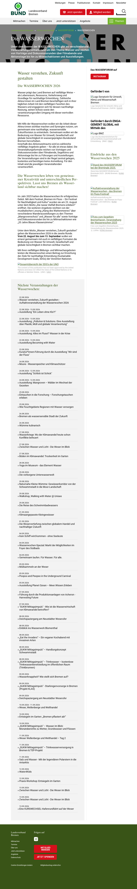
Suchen (124, 11)
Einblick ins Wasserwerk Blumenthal (38, 628)
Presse (71, 3)
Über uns (47, 21)
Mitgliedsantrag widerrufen (50, 865)
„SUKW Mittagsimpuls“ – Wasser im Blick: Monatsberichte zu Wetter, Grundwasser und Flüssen (47, 727)
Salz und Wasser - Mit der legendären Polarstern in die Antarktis (47, 761)
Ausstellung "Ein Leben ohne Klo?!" (37, 312)
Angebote (85, 21)
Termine (33, 21)
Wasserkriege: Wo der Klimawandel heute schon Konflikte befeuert (44, 436)
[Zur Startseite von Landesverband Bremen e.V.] (18, 8)
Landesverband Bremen (22, 30)
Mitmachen (19, 21)
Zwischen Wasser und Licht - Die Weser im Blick (44, 446)
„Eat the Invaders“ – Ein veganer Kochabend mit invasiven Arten (44, 639)
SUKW (119, 108)
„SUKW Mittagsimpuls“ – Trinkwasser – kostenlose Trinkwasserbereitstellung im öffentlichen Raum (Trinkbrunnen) (46, 664)
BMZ (110, 141)
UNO (49, 272)
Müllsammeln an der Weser (33, 566)
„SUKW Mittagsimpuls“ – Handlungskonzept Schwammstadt (42, 651)
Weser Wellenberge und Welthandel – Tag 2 (42, 738)
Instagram (99, 76)
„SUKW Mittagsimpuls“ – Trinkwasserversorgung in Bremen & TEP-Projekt (46, 749)
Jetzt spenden (74, 12)
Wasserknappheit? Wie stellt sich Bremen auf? (43, 676)
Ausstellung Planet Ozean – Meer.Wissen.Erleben (45, 585)
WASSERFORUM (66, 30)
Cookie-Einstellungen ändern (22, 865)
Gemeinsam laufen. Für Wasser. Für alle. (40, 557)
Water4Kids (25, 771)
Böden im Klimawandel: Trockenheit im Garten (43, 456)
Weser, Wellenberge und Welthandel (38, 707)
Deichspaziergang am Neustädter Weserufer (43, 618)
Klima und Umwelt (45, 30)
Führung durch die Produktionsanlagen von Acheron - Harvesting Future (47, 596)
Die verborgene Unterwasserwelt (36, 474)
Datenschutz (16, 857)
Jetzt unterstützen (66, 21)
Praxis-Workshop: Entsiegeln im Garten (39, 781)
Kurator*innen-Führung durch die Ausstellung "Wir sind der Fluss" (48, 353)
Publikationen (83, 3)
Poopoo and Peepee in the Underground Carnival (45, 576)
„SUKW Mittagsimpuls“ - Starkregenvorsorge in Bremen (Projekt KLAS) (48, 687)
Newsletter (121, 3)
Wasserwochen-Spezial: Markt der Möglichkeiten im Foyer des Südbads (46, 547)
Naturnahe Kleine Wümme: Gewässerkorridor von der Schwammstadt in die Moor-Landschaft (47, 485)
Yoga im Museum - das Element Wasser (40, 465)
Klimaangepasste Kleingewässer (36, 514)
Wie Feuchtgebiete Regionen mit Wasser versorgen (46, 406)
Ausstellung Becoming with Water (37, 342)
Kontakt (96, 3)
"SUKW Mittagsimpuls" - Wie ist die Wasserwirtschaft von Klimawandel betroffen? (47, 608)
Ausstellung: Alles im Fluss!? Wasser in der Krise (44, 333)
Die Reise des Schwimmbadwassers (38, 505)
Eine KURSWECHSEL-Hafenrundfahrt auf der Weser (46, 808)
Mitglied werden (102, 12)
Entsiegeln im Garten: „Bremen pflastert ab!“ (42, 716)
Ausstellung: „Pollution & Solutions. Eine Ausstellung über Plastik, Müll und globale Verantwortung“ (46, 323)
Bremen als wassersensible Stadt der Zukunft (43, 416)
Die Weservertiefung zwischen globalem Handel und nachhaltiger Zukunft (47, 525)
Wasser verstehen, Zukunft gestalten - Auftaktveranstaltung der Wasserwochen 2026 (44, 301)
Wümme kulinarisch (29, 425)
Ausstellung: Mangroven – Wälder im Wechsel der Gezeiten (45, 384)
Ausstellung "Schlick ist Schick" (35, 373)
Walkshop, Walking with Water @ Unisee (40, 496)
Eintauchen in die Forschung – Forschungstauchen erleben (46, 396)
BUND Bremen (106, 230)
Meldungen (60, 3)
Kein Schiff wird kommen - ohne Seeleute (41, 536)
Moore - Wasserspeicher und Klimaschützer (42, 364)
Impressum (108, 3)
